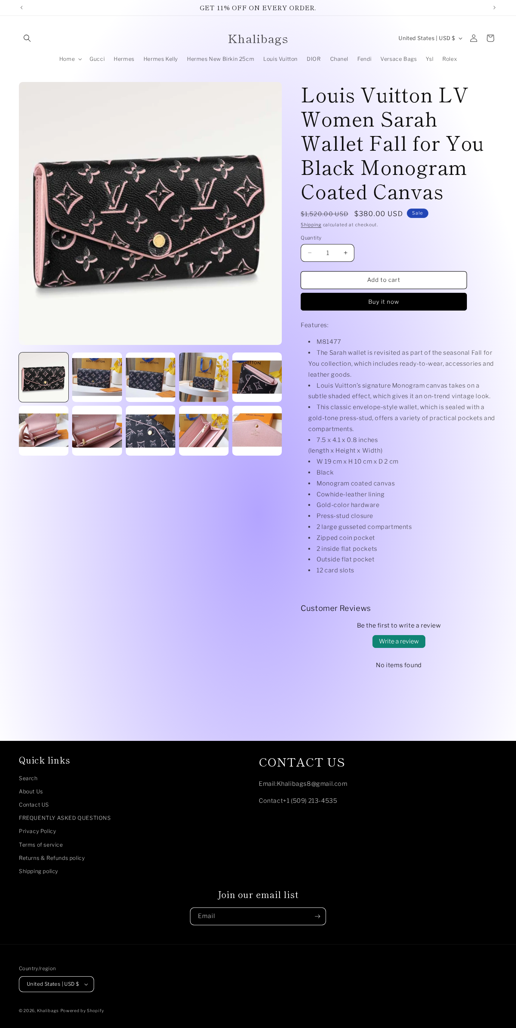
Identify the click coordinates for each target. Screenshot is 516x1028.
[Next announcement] (494, 7)
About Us (31, 791)
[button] (27, 38)
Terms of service (41, 844)
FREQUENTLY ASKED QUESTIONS (65, 818)
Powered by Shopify (82, 1010)
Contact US (34, 804)
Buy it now (383, 301)
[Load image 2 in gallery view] (97, 377)
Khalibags (48, 1010)
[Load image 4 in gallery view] (204, 377)
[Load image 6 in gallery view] (43, 430)
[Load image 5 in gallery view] (257, 377)
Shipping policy (38, 871)
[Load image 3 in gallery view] (150, 377)
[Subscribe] (317, 916)
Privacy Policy (37, 831)
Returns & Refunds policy (52, 858)
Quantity (311, 238)
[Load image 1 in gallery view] (43, 377)
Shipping (311, 224)
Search (28, 778)
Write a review (399, 641)
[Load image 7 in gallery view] (97, 430)
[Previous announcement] (21, 7)
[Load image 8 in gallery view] (150, 430)
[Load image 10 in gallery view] (257, 430)
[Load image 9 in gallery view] (204, 430)
